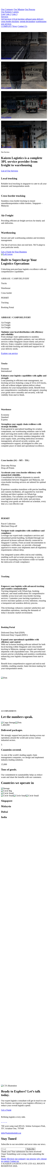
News (14, 26)
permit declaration (27, 21)
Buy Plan (5, 965)
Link (3, 14)
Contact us (14, 1161)
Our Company (7, 9)
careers (6, 1161)
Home (3, 1159)
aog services (6, 24)
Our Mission (19, 9)
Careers (15, 12)
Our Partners (6, 12)
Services (4, 16)
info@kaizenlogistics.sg (11, 1133)
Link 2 (8, 14)
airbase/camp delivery (34, 19)
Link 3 (14, 14)
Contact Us (22, 26)
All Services (6, 19)
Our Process (30, 9)
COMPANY (6, 26)
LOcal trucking (18, 19)
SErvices (10, 1159)
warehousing (41, 21)
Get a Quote (6, 58)
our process (31, 1159)
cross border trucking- (10, 21)
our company (20, 1159)
